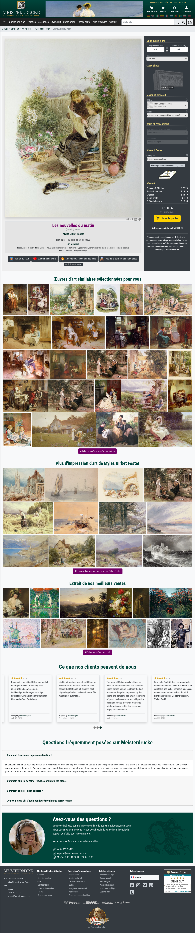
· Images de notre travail (77, 888)
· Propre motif (73, 874)
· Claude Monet (105, 878)
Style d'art (56, 22)
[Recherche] (177, 22)
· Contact (40, 874)
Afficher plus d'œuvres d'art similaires (97, 451)
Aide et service (100, 22)
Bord (148, 55)
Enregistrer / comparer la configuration (168, 165)
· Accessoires (73, 892)
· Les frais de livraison (76, 881)
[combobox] (167, 59)
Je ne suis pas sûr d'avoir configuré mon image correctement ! (40, 800)
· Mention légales (44, 878)
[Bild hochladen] (190, 22)
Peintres (32, 22)
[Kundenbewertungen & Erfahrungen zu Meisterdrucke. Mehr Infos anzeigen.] (177, 881)
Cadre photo (69, 22)
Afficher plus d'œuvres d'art (97, 652)
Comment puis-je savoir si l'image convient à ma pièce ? (37, 781)
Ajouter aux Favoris (46, 258)
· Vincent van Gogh (106, 874)
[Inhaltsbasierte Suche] (183, 22)
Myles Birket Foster (42, 29)
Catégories (43, 22)
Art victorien (26, 29)
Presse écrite (84, 22)
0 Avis (79, 264)
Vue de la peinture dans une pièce (120, 258)
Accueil (5, 29)
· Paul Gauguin (104, 881)
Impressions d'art (16, 22)
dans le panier (168, 218)
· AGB (39, 881)
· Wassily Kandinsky (106, 885)
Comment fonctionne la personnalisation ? (29, 755)
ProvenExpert (21, 715)
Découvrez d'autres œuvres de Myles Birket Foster (98, 571)
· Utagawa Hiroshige (107, 888)
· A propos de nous (44, 895)
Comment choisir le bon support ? (25, 790)
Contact (113, 21)
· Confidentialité (43, 885)
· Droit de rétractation (45, 888)
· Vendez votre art (75, 878)
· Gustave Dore (104, 892)
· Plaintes (40, 892)
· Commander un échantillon (79, 895)
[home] (4, 22)
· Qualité (71, 885)
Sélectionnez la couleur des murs (80, 258)
